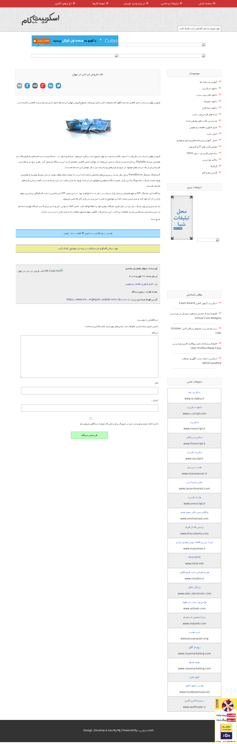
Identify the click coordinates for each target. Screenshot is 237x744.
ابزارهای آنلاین (63, 3)
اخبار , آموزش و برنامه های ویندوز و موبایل (196, 140)
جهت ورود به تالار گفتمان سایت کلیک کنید (199, 29)
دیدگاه (155, 333)
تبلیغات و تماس (170, 3)
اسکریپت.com (146, 731)
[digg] (19, 86)
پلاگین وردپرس (209, 160)
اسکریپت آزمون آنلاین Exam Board (198, 303)
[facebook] (27, 86)
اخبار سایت (211, 134)
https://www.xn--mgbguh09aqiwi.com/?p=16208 (97, 300)
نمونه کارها (99, 3)
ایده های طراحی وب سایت (204, 114)
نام (156, 383)
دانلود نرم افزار (209, 108)
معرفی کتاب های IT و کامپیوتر (203, 147)
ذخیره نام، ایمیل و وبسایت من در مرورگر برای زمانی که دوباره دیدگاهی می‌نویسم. (119, 424)
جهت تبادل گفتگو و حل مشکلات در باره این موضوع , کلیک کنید (88, 248)
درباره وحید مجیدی (134, 3)
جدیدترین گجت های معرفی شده (201, 121)
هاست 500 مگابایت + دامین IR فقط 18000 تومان (88, 233)
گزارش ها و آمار (209, 173)
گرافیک (213, 166)
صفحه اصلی (205, 3)
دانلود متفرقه (210, 101)
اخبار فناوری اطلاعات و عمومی (139, 284)
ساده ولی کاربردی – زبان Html (202, 153)
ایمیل (154, 400)
